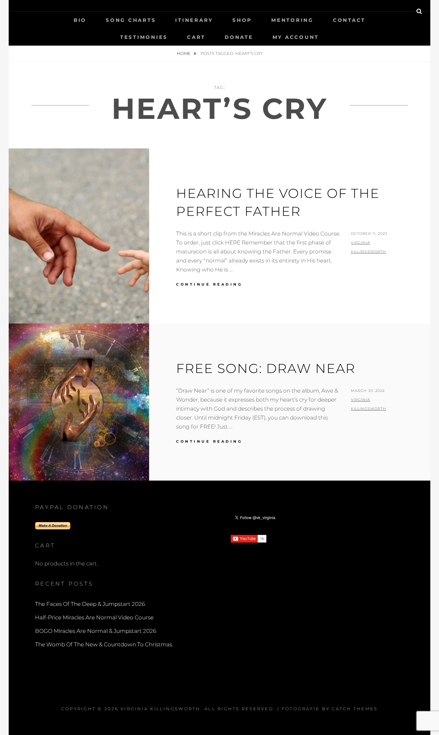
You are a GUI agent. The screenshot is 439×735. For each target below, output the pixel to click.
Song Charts (131, 20)
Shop (242, 20)
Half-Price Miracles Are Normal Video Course (94, 617)
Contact (349, 20)
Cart (196, 37)
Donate (239, 37)
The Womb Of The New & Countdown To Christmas (103, 644)
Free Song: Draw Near (265, 368)
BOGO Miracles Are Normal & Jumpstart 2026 (95, 631)
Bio (80, 20)
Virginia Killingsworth (161, 708)
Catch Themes (355, 708)
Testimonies (144, 37)
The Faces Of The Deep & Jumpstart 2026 (90, 604)
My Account (296, 37)
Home (184, 53)
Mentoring (292, 20)
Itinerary (194, 20)
